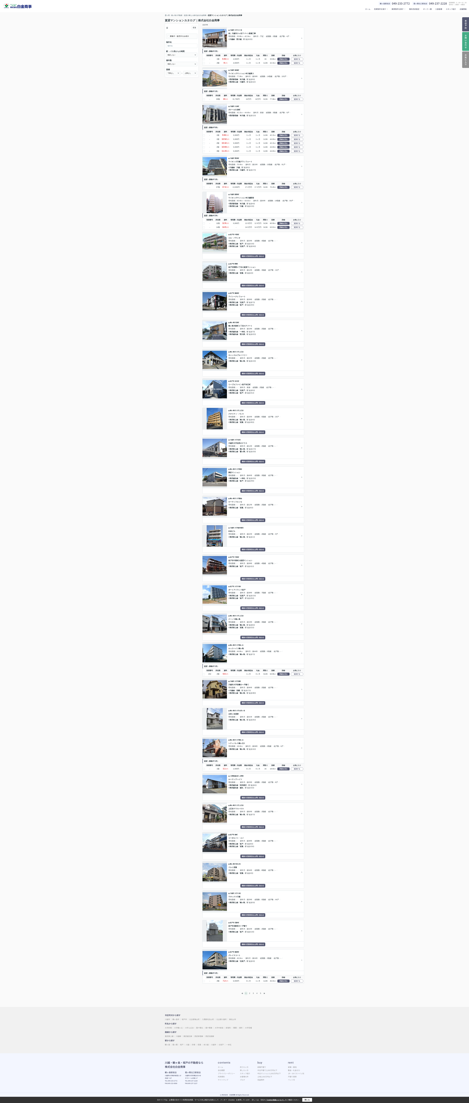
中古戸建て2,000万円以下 (267, 1070)
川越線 (232, 39)
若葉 (241, 273)
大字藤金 (239, 498)
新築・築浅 (292, 1067)
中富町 (237, 234)
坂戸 (241, 244)
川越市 (232, 30)
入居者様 (438, 9)
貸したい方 (244, 1070)
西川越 (239, 39)
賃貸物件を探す (398, 9)
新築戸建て (261, 1067)
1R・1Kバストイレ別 (296, 1073)
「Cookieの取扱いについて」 (275, 1100)
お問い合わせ (465, 42)
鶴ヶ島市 (233, 322)
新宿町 (228, 1028)
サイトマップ (223, 1080)
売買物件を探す (380, 9)
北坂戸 (242, 246)
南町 (236, 834)
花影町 (237, 922)
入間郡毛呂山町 (208, 1019)
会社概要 (221, 1070)
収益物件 (260, 1080)
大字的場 (168, 1028)
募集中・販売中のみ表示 (179, 36)
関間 (236, 264)
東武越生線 (234, 332)
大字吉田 (238, 440)
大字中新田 (219, 1028)
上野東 (241, 776)
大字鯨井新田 (239, 528)
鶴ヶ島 (242, 361)
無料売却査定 (414, 9)
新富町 (237, 194)
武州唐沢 (243, 785)
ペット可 (291, 1080)
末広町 (237, 381)
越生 (241, 788)
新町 (237, 322)
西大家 (242, 334)
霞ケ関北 (199, 1028)
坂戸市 (232, 234)
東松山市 (232, 1019)
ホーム (367, 9)
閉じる (307, 1100)
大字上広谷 (240, 352)
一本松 (242, 332)
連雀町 (237, 70)
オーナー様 (427, 9)
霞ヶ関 (242, 452)
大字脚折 (239, 469)
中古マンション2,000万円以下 (269, 1073)
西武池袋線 (209, 1036)
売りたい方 (244, 1067)
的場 (193, 1044)
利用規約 (221, 1076)
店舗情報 (463, 9)
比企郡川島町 (221, 1019)
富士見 (238, 864)
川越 (238, 167)
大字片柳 (238, 586)
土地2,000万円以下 (264, 1076)
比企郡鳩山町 (194, 1019)
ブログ (242, 1080)
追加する (297, 59)
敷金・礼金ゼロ (294, 1070)
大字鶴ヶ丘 (240, 645)
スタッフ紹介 (451, 9)
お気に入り (465, 60)
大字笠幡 (238, 681)
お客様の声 (244, 1076)
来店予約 (465, 24)
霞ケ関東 (209, 1028)
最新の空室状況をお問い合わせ (253, 256)
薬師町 (237, 293)
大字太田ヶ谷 (240, 710)
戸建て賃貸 (292, 1076)
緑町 (241, 1028)
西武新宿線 (234, 79)
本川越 (242, 79)
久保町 (237, 106)
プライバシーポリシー (226, 1073)
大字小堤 (238, 893)
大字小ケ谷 (238, 30)
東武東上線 (234, 82)
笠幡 (238, 690)
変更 (194, 28)
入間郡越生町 (234, 776)
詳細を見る (284, 59)
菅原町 (237, 158)
